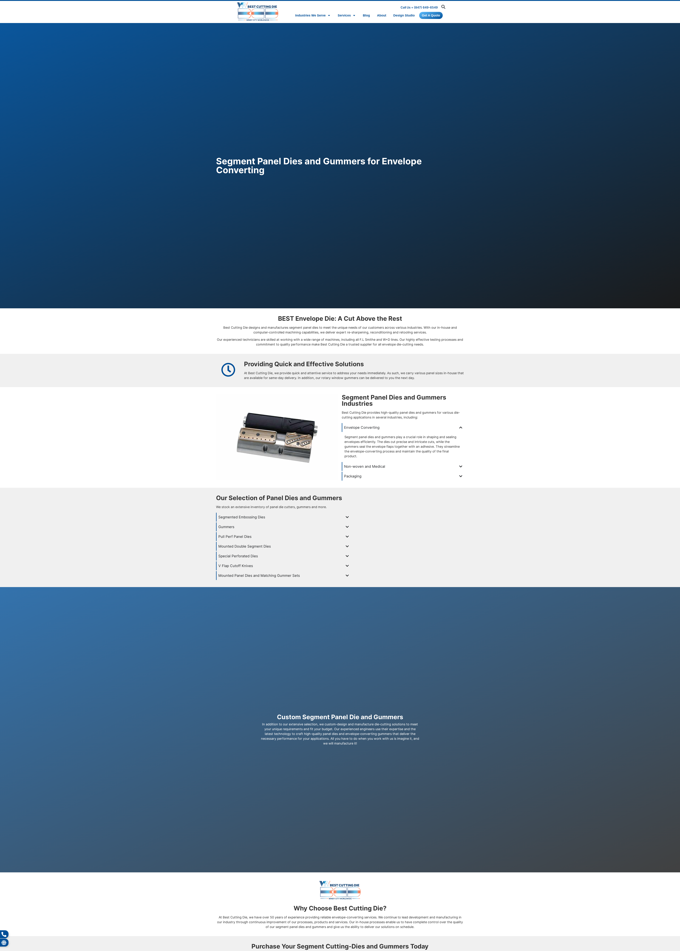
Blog (366, 15)
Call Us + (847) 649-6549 (419, 7)
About (381, 15)
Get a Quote (431, 15)
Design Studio (404, 15)
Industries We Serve (310, 15)
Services (344, 15)
